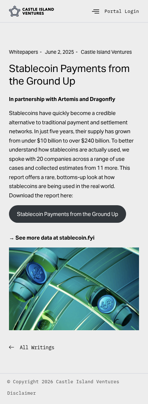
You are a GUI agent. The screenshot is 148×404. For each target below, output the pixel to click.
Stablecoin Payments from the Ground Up (67, 214)
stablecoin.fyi (76, 237)
